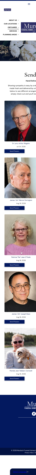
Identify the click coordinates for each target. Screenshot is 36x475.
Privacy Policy (29, 453)
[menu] (29, 4)
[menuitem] (13, 20)
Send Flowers (14, 151)
